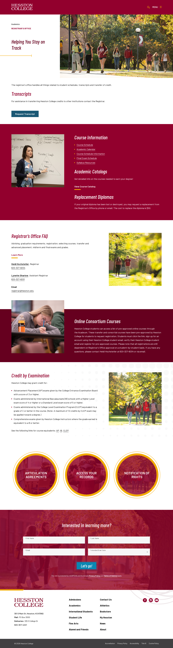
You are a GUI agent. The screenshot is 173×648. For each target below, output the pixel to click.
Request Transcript (25, 113)
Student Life (75, 617)
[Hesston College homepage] (22, 7)
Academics (15, 24)
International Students (81, 611)
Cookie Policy (154, 643)
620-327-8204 (18, 267)
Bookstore (105, 611)
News (102, 623)
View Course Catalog (84, 186)
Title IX (143, 643)
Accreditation (110, 643)
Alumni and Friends (79, 629)
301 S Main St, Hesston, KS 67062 (29, 613)
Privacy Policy (94, 576)
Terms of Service (110, 576)
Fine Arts (73, 623)
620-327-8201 (18, 279)
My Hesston (106, 617)
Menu (155, 7)
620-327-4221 (20, 625)
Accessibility (134, 643)
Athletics (104, 605)
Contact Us (106, 599)
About (103, 629)
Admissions (75, 599)
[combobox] (119, 553)
